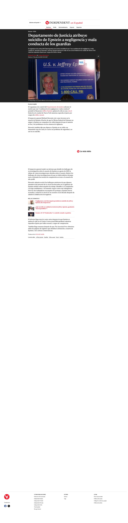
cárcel (70, 111)
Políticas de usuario (98, 498)
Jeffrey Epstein (47, 111)
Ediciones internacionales (39, 496)
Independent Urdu (38, 505)
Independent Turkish (38, 500)
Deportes (79, 27)
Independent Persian (38, 502)
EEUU (34, 31)
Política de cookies (98, 502)
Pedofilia (46, 237)
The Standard (37, 507)
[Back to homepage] (19, 496)
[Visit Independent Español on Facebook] (5, 506)
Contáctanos (7, 502)
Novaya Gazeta (37, 509)
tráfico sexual (39, 115)
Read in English (32, 104)
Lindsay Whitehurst (43, 55)
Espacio (72, 27)
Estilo (54, 27)
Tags (65, 498)
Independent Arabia (38, 498)
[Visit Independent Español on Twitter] (9, 506)
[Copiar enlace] (98, 56)
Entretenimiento (63, 27)
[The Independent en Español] (64, 22)
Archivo (65, 496)
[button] (35, 22)
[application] (64, 79)
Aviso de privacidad (98, 496)
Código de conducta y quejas (100, 500)
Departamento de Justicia (55, 107)
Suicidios (61, 237)
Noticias (48, 27)
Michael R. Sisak (32, 55)
